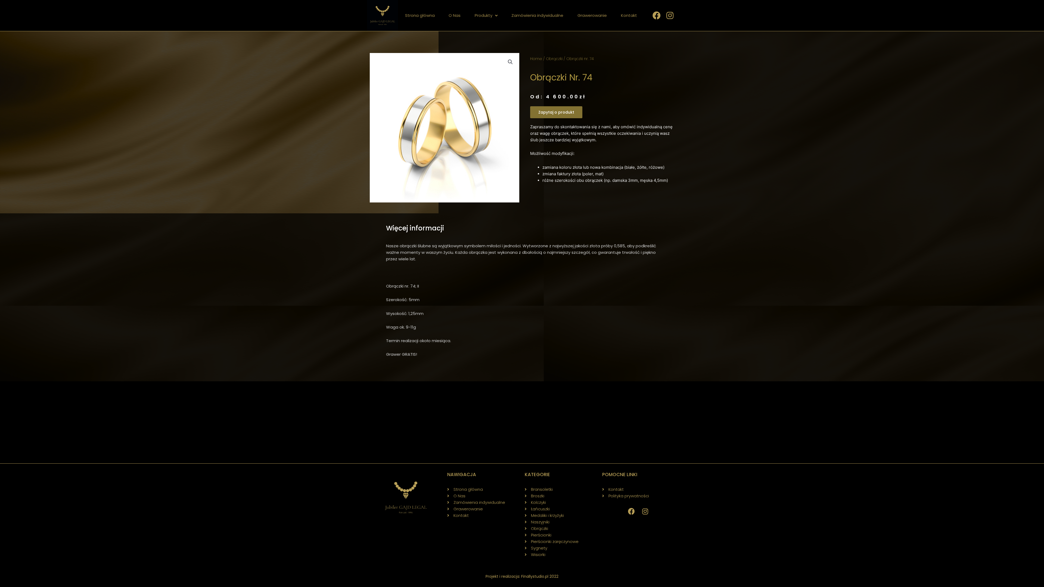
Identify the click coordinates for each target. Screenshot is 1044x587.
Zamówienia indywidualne (537, 15)
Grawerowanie (592, 15)
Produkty (483, 15)
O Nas (455, 15)
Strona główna (420, 15)
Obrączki (554, 58)
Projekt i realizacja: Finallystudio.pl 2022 (522, 576)
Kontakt (629, 15)
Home (536, 58)
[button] (556, 112)
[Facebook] (631, 511)
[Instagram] (645, 511)
